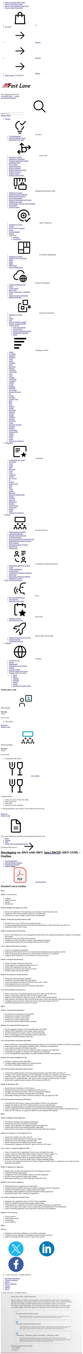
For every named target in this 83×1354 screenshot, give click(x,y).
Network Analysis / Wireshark (18, 295)
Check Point (13, 372)
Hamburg (16, 680)
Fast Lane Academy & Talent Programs (21, 539)
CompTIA (12, 381)
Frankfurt (16, 679)
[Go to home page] (16, 92)
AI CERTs (12, 354)
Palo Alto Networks (15, 425)
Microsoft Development (20, 333)
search (3, 113)
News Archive (13, 599)
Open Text (12, 421)
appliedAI (12, 356)
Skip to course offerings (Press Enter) (17, 6)
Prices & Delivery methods (13, 863)
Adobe (11, 352)
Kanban (11, 234)
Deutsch (37, 42)
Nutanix (11, 416)
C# (10, 316)
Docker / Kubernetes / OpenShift (19, 292)
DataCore (12, 386)
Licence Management (16, 267)
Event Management (15, 537)
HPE (10, 401)
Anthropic (12, 357)
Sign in (7, 1289)
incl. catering (35, 776)
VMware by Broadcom (16, 441)
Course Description (11, 861)
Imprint (7, 1282)
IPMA (11, 260)
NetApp (11, 414)
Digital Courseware (15, 172)
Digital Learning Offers (16, 175)
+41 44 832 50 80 (6, 96)
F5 (10, 394)
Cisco (11, 374)
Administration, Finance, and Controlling (22, 204)
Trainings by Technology (17, 159)
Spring (15, 335)
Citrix (11, 376)
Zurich (15, 675)
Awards (11, 662)
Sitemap (7, 1287)
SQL (10, 320)
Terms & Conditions (11, 1280)
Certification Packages (16, 641)
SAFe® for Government (16, 228)
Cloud (11, 286)
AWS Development (19, 327)
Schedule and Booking (12, 864)
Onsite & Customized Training (18, 161)
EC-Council (13, 390)
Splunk (11, 435)
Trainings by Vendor (15, 157)
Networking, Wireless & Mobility (19, 576)
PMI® (11, 264)
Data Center (13, 290)
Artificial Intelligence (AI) (17, 285)
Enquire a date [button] (5, 727)
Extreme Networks (15, 392)
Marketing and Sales (15, 202)
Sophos (11, 434)
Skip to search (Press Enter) (13, 4)
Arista (11, 359)
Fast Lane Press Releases (17, 597)
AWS (10, 365)
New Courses (13, 164)
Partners (11, 668)
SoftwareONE (13, 432)
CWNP (11, 383)
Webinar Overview (15, 618)
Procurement (13, 205)
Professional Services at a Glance (19, 566)
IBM (10, 403)
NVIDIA (12, 417)
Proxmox (12, 426)
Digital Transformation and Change (20, 200)
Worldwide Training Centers (22, 686)
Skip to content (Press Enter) (14, 8)
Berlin (15, 677)
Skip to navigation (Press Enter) (15, 2)
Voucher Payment (14, 639)
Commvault (12, 379)
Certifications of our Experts (18, 666)
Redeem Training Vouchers (17, 170)
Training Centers (14, 173)
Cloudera (12, 377)
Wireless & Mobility (15, 297)
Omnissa (11, 419)
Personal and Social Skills (17, 196)
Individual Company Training (18, 545)
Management (13, 664)
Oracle (11, 423)
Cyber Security (14, 288)
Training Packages (15, 166)
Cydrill (11, 385)
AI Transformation (15, 136)
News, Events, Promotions (13, 580)
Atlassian (16, 237)
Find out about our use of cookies (21, 1346)
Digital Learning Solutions (17, 532)
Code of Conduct (14, 669)
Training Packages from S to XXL (20, 638)
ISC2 (10, 405)
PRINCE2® (13, 265)
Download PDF (40, 882)
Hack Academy (14, 543)
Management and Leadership (18, 194)
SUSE (11, 437)
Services (7, 515)
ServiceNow (17, 239)
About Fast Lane (14, 660)
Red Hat (11, 428)
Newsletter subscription (8, 98)
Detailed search (6, 115)
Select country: (9, 75)
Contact (16, 96)
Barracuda (12, 366)
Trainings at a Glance (15, 193)
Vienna (15, 684)
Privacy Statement (10, 1284)
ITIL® (11, 262)
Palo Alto (12, 500)
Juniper (11, 408)
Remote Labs (13, 548)
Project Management (15, 198)
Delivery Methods (14, 168)
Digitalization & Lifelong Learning (20, 541)
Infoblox (11, 406)
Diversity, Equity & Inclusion (18, 671)
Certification (9, 443)
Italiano (37, 73)
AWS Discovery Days (16, 620)
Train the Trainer (14, 207)
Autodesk (12, 363)
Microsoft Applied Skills (16, 495)
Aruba (11, 361)
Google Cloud (13, 399)
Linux (11, 294)
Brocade (11, 368)
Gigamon (12, 397)
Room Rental (13, 546)
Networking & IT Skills (16, 140)
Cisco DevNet (17, 329)
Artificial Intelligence (15, 569)
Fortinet (11, 396)
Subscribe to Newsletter (16, 601)
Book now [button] (4, 725)
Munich (15, 682)
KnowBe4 (12, 410)
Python (11, 318)
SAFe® (11, 226)
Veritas (11, 439)
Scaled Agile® (13, 505)
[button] (19, 75)
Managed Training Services (17, 536)
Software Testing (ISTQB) (17, 324)
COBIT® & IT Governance (18, 258)
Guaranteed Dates (14, 163)
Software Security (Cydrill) (17, 322)
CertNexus (12, 370)
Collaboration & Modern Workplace (20, 573)
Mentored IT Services (16, 578)
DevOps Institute (14, 232)
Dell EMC (12, 388)
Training (7, 119)
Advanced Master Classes (17, 138)
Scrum (11, 230)
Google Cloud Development (22, 331)
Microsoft (12, 412)
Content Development (16, 534)
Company (8, 643)
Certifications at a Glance (17, 460)
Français (38, 58)
